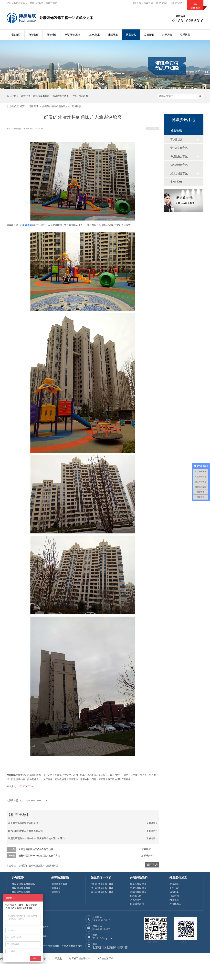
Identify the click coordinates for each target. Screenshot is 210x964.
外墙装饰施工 (178, 877)
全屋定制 (58, 958)
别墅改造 (56, 888)
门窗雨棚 (174, 896)
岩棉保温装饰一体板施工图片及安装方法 (39, 855)
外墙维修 (52, 34)
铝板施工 (174, 892)
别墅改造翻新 (60, 877)
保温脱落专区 (179, 156)
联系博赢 (185, 34)
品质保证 (149, 34)
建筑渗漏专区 (179, 165)
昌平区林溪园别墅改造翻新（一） (25, 823)
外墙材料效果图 (80, 96)
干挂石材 (174, 888)
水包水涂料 (136, 900)
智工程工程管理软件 (80, 958)
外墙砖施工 (175, 903)
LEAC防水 (94, 34)
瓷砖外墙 (25, 96)
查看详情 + (147, 849)
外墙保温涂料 (139, 877)
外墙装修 (34, 34)
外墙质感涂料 (137, 903)
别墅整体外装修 (59, 884)
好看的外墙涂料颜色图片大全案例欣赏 (61, 106)
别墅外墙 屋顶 (72, 34)
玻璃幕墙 (174, 884)
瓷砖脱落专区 (179, 148)
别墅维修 (56, 892)
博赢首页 (16, 34)
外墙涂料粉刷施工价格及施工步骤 (36, 849)
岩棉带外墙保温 (138, 892)
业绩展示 (113, 34)
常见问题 (176, 139)
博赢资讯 (131, 34)
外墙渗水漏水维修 (21, 892)
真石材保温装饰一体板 (102, 892)
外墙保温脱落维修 (21, 888)
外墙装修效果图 (145, 3)
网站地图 (179, 3)
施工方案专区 (179, 173)
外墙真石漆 (136, 896)
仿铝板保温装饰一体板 (102, 884)
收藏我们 (163, 3)
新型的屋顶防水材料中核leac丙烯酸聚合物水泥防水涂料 (36, 838)
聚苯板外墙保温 (138, 884)
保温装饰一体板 (60, 96)
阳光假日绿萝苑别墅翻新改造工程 (25, 831)
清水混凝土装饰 (41, 96)
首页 (22, 106)
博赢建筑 (17, 128)
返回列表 (153, 128)
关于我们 (167, 34)
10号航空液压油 (105, 958)
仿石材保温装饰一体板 (102, 888)
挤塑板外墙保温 (138, 888)
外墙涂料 (27, 225)
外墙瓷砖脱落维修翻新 (23, 884)
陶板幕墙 (174, 900)
